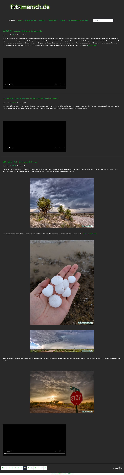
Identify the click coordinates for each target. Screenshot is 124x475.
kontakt (63, 20)
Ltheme (70, 474)
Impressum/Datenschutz (78, 20)
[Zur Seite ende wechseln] (45, 468)
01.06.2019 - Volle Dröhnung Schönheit (20, 162)
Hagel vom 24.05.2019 (89, 234)
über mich (53, 20)
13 (35, 468)
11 (28, 468)
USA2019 (14, 35)
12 (31, 468)
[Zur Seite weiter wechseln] (42, 468)
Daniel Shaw (92, 45)
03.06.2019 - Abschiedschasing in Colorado (22, 31)
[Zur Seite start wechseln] (3, 468)
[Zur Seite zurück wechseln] (6, 468)
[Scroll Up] (119, 468)
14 (38, 468)
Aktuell (12, 20)
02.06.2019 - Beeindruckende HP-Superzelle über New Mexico (31, 99)
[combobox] (103, 20)
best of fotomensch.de (27, 20)
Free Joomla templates (58, 474)
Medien (42, 20)
